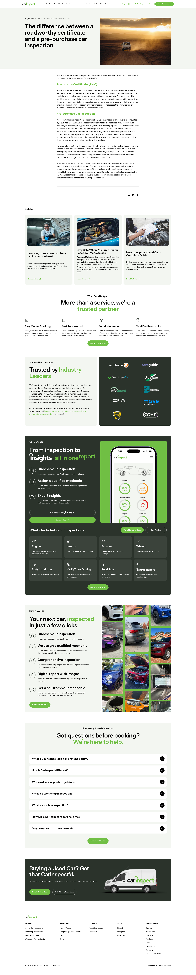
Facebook (121, 935)
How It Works (65, 928)
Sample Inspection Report (70, 932)
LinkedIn (120, 928)
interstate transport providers (72, 411)
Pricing (68, 4)
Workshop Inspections (34, 932)
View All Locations (153, 954)
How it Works (59, 4)
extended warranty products (41, 414)
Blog (62, 939)
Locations (77, 4)
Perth (148, 943)
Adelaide (149, 939)
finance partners (51, 411)
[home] (28, 4)
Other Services (105, 4)
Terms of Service (164, 965)
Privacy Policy (152, 965)
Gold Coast (150, 946)
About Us (48, 4)
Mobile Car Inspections (34, 928)
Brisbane (149, 935)
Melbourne (150, 932)
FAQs (96, 4)
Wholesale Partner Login (35, 939)
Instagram (121, 932)
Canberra (149, 950)
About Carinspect (96, 928)
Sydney (149, 928)
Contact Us (93, 932)
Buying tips (87, 4)
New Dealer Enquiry (32, 935)
